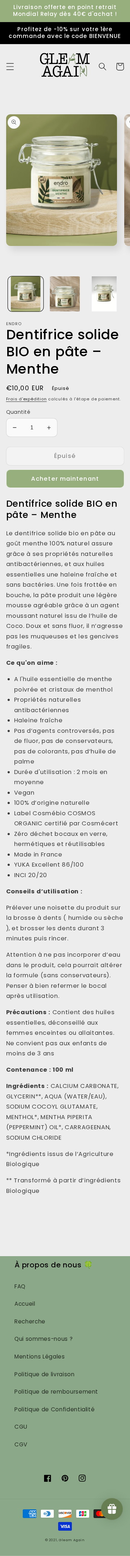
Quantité (18, 412)
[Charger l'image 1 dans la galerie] (25, 294)
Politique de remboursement (56, 1391)
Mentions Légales (39, 1356)
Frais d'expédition (26, 399)
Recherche (30, 1321)
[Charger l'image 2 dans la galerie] (65, 294)
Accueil (24, 1304)
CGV (20, 1444)
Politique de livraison (44, 1374)
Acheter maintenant (65, 479)
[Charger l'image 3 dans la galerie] (104, 294)
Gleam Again (71, 1540)
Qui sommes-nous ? (43, 1339)
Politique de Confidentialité (54, 1409)
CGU (20, 1426)
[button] (9, 66)
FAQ (20, 1286)
